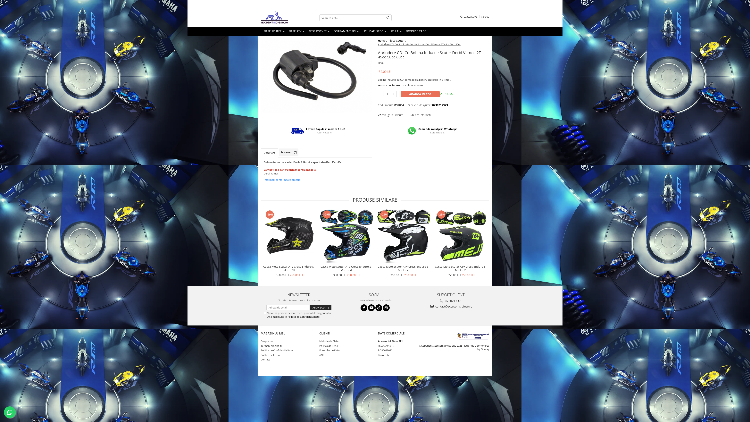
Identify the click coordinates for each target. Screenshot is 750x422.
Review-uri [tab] (288, 152)
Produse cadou (417, 31)
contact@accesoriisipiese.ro (453, 306)
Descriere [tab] (269, 153)
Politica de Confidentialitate (304, 316)
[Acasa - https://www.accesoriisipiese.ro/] (280, 17)
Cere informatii (421, 115)
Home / (383, 40)
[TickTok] (378, 307)
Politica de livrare (270, 355)
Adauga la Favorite (392, 115)
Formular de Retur (330, 350)
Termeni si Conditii (271, 346)
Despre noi (267, 341)
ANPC (322, 355)
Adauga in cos (420, 94)
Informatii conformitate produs (282, 179)
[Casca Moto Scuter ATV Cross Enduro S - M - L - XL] (289, 236)
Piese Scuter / (398, 40)
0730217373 (453, 301)
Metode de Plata (328, 341)
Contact (265, 359)
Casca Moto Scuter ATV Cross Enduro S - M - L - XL (289, 268)
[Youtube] (371, 307)
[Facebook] (364, 307)
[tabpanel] (316, 74)
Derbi (381, 63)
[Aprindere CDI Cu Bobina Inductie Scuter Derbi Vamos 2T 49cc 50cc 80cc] (316, 74)
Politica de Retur (328, 346)
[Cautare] (388, 17)
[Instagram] (386, 307)
